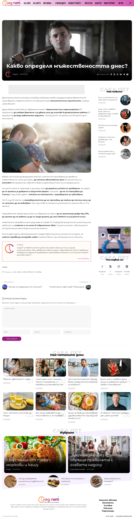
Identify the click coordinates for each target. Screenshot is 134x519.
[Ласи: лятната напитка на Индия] (18, 401)
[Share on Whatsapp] (117, 74)
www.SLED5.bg (83, 259)
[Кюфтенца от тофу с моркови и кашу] (35, 454)
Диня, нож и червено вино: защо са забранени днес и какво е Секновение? (113, 382)
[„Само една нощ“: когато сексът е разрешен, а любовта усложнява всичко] (51, 367)
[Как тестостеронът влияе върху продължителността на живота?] (83, 367)
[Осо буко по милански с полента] (53, 481)
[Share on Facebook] (111, 74)
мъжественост (28, 272)
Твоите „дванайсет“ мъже (16, 379)
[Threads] (127, 269)
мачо (14, 272)
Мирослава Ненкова (77, 469)
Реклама (108, 508)
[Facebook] (102, 269)
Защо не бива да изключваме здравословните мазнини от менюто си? (83, 415)
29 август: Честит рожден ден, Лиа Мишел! (106, 139)
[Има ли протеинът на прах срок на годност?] (125, 100)
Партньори (108, 511)
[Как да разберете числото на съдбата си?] (10, 481)
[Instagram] (118, 269)
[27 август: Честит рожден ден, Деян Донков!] (115, 401)
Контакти (108, 503)
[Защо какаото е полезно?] (96, 481)
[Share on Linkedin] (120, 74)
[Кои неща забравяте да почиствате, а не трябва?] (51, 401)
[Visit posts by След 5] (8, 74)
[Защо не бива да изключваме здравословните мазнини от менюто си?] (83, 401)
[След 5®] (11, 3)
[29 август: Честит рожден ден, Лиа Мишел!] (125, 141)
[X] (110, 269)
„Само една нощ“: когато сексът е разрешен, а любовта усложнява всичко (49, 382)
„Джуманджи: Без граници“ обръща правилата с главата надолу (97, 460)
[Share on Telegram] (124, 74)
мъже (19, 272)
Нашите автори (108, 500)
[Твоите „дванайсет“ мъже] (18, 367)
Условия (108, 505)
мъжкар (38, 272)
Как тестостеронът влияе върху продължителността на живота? (82, 382)
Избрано (67, 432)
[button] (130, 3)
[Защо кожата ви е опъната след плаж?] (125, 154)
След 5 (15, 74)
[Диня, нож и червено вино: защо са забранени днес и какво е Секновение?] (125, 114)
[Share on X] (114, 74)
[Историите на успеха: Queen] (125, 128)
